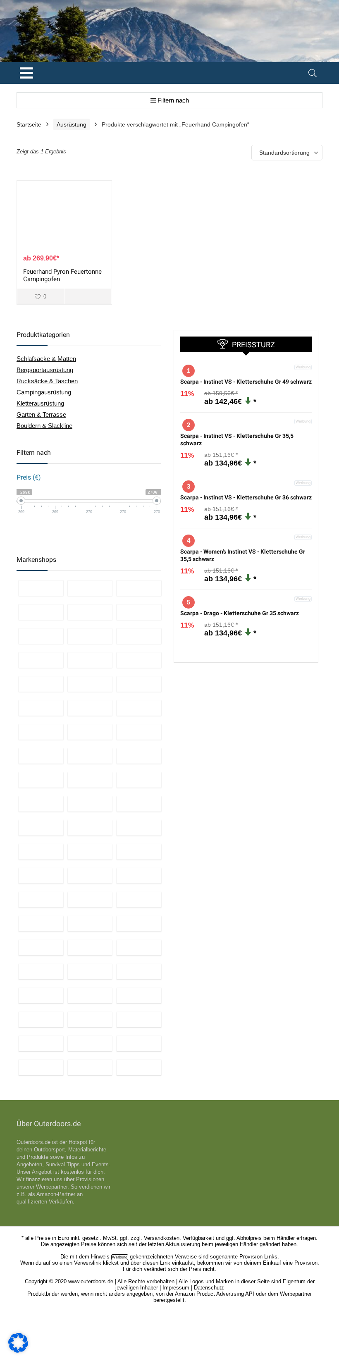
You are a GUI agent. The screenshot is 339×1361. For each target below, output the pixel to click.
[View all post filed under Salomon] (139, 732)
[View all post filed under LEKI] (90, 708)
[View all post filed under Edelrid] (90, 780)
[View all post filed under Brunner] (90, 1043)
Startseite (29, 124)
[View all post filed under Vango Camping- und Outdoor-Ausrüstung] (41, 899)
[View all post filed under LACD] (41, 995)
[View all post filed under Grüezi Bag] (139, 756)
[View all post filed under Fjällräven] (41, 708)
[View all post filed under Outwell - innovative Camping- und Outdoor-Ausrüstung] (90, 1019)
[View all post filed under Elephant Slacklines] (139, 780)
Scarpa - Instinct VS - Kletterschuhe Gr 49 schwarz (246, 381)
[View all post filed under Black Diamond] (90, 684)
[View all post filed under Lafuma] (41, 1043)
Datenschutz (209, 1288)
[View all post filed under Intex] (90, 612)
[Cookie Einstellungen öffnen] (18, 1350)
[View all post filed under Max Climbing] (139, 852)
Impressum (175, 1288)
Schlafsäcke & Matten (46, 358)
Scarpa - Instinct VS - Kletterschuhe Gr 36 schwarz (246, 497)
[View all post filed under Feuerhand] (41, 1067)
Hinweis (100, 1257)
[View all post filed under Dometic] (139, 995)
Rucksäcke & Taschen (47, 380)
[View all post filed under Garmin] (41, 923)
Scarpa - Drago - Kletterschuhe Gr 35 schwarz (239, 613)
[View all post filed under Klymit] (90, 899)
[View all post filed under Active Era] (139, 612)
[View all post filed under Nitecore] (41, 684)
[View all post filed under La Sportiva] (90, 947)
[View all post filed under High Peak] (139, 1067)
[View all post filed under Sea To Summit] (90, 660)
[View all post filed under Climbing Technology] (90, 995)
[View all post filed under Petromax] (41, 875)
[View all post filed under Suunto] (90, 923)
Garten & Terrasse (41, 414)
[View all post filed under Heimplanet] (139, 1019)
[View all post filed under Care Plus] (139, 899)
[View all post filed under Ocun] (41, 947)
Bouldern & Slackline (44, 425)
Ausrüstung (71, 124)
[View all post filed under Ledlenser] (139, 660)
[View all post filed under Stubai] (90, 852)
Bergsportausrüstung (45, 369)
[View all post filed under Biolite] (90, 1067)
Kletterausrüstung (40, 403)
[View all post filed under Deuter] (41, 756)
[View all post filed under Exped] (90, 875)
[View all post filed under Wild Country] (41, 780)
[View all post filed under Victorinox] (41, 612)
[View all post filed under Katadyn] (139, 1043)
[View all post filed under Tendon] (139, 923)
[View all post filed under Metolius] (90, 804)
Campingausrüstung (44, 392)
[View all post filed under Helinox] (90, 756)
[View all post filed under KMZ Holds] (41, 804)
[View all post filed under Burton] (41, 660)
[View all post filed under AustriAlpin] (41, 852)
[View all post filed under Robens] (41, 1019)
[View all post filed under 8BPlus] (139, 828)
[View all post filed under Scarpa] (139, 947)
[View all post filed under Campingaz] (139, 684)
